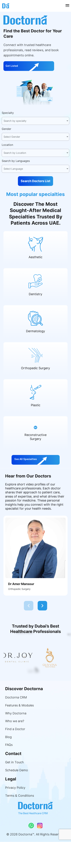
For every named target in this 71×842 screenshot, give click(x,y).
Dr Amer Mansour (21, 584)
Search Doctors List (35, 181)
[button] (28, 605)
